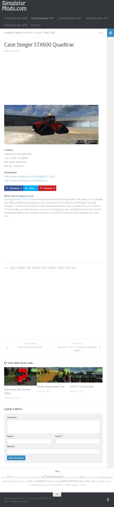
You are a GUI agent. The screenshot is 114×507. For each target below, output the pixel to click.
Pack (88, 481)
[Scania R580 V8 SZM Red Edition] (20, 376)
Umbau (68, 485)
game (97, 477)
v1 (78, 485)
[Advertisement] (53, 80)
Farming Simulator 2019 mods (19, 199)
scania (98, 481)
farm (86, 477)
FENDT (91, 477)
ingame (109, 477)
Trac (73, 268)
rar (93, 481)
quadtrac (52, 268)
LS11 (24, 481)
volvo (84, 485)
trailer (59, 485)
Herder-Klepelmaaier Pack (50, 386)
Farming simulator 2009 (15, 18)
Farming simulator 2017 (97, 18)
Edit (28, 268)
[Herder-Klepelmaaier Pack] (53, 375)
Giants (103, 477)
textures (52, 485)
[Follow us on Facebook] (108, 500)
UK (63, 485)
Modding (56, 481)
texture (45, 485)
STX (67, 268)
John (5, 481)
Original (81, 481)
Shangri (61, 268)
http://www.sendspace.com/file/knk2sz (26, 180)
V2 (80, 485)
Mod (44, 268)
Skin (103, 481)
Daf (27, 477)
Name (10, 436)
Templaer (31, 485)
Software (108, 481)
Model (65, 481)
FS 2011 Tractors (45, 32)
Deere (32, 477)
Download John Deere (71, 477)
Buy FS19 (35, 25)
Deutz (38, 477)
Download (21, 268)
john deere (13, 481)
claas (24, 477)
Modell (73, 481)
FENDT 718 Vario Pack (81, 386)
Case (13, 268)
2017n (10, 477)
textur (39, 484)
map (29, 481)
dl (43, 477)
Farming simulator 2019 (15, 25)
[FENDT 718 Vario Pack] (86, 375)
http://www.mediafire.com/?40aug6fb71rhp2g (29, 176)
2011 (3, 477)
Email (58, 436)
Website (11, 446)
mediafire (36, 268)
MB (34, 481)
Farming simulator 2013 (69, 18)
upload (74, 485)
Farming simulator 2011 (42, 18)
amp (16, 477)
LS (20, 481)
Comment (12, 417)
